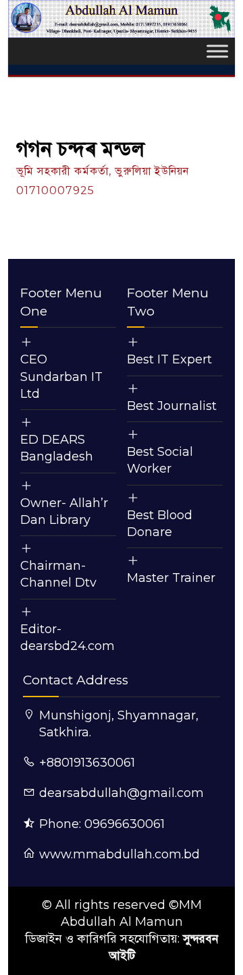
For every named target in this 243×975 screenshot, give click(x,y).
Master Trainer (171, 577)
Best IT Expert (169, 359)
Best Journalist (172, 405)
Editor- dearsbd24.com (67, 637)
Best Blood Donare (159, 523)
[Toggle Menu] (217, 51)
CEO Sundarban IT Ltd (61, 376)
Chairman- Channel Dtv (58, 574)
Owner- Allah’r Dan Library (64, 511)
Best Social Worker (160, 460)
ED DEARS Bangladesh (56, 448)
